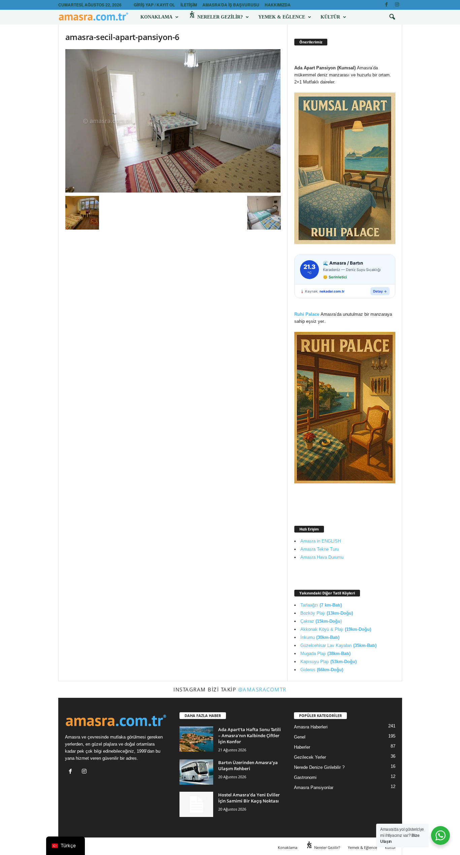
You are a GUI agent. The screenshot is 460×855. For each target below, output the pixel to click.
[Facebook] (387, 5)
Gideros (321, 669)
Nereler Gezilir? (219, 17)
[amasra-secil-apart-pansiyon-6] (173, 121)
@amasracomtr (262, 689)
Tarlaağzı (321, 605)
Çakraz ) (321, 621)
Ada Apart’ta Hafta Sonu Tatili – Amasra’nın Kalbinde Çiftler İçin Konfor (249, 735)
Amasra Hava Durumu (321, 557)
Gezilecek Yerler (310, 757)
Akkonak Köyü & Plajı (335, 629)
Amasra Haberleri (311, 726)
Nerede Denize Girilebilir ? (319, 767)
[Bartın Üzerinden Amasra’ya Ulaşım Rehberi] (196, 772)
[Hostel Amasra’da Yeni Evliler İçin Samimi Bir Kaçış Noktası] (196, 804)
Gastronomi (305, 777)
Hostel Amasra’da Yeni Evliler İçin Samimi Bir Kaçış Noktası (249, 798)
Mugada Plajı (325, 653)
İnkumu (319, 637)
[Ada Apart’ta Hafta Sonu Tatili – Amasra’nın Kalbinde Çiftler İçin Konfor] (196, 739)
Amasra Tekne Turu (319, 549)
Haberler (302, 747)
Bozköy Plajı (326, 613)
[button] (392, 17)
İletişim (188, 5)
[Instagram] (397, 5)
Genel (299, 737)
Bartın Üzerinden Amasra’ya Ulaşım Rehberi (248, 765)
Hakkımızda (278, 5)
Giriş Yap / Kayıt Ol (154, 5)
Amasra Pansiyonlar (313, 787)
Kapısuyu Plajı (328, 661)
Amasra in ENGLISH (320, 541)
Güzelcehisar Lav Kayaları (338, 645)
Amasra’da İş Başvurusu (230, 5)
